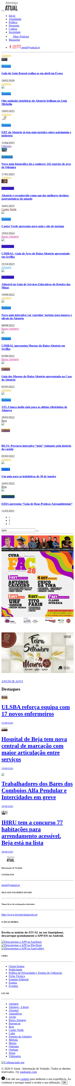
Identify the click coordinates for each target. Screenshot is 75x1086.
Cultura (5, 369)
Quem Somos (16, 966)
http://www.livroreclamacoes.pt (19, 914)
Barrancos (14, 1023)
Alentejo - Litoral (19, 1007)
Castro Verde (8, 209)
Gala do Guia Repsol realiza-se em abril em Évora (32, 73)
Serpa (12, 1053)
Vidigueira (15, 1056)
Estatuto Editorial (19, 979)
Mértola (13, 1039)
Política (5, 469)
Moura (12, 1043)
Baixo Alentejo (10, 236)
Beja (4, 420)
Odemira (6, 146)
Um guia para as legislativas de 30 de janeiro (28, 476)
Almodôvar (15, 1013)
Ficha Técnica (17, 976)
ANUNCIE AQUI (12, 681)
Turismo (6, 66)
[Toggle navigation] (2, 10)
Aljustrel (6, 267)
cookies (24, 1079)
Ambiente (7, 156)
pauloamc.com (28, 1071)
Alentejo (6, 55)
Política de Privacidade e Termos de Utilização (35, 972)
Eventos (13, 986)
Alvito (12, 1016)
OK (64, 1082)
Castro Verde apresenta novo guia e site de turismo (32, 226)
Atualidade (7, 188)
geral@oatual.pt (30, 47)
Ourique (13, 1049)
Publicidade (15, 969)
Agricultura (8, 496)
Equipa (13, 982)
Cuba (12, 1033)
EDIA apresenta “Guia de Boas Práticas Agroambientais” (36, 503)
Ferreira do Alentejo (20, 1036)
